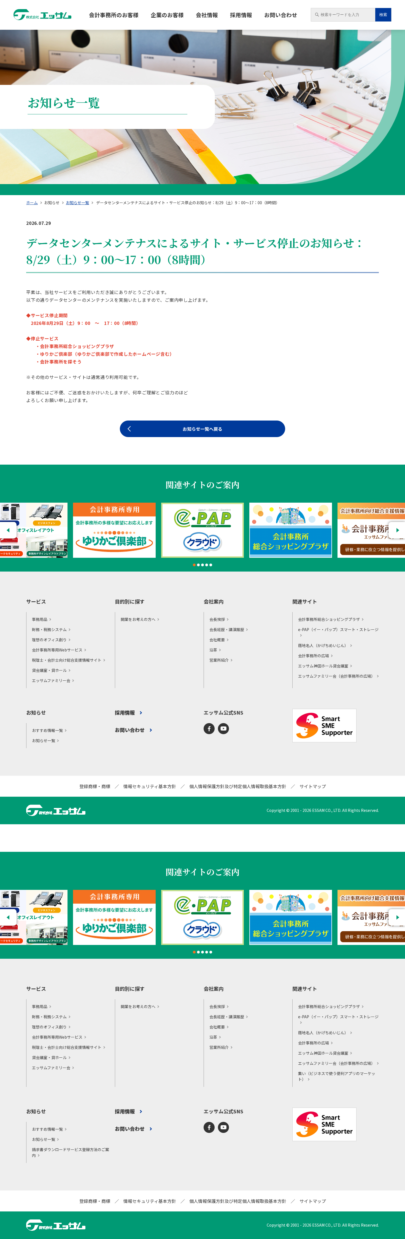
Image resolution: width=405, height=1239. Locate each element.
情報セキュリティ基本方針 (149, 786)
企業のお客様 (167, 15)
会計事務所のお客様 (114, 15)
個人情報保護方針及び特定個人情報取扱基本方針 (237, 786)
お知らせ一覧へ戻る (202, 428)
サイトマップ (312, 786)
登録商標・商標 (94, 786)
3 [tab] (202, 565)
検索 (383, 15)
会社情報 (207, 15)
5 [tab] (211, 565)
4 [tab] (206, 565)
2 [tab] (198, 565)
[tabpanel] (202, 530)
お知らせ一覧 (77, 202)
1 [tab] (194, 565)
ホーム (32, 202)
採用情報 (241, 15)
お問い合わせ (280, 15)
